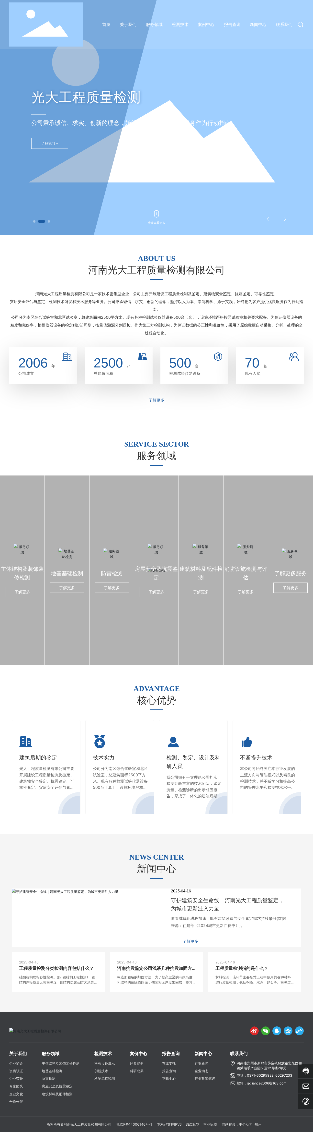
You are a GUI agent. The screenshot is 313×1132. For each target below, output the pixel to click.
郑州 (258, 1124)
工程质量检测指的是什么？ (241, 968)
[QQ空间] (288, 1030)
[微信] (265, 1030)
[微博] (254, 1030)
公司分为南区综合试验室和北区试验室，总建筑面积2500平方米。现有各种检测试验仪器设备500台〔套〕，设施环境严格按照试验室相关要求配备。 (120, 781)
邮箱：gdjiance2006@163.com (261, 1083)
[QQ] (276, 1030)
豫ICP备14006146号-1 (134, 1124)
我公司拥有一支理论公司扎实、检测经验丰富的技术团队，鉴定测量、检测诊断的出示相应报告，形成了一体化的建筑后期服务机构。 (194, 790)
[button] (34, 221)
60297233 (283, 1075)
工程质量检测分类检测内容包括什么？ (56, 968)
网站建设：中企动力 (237, 1124)
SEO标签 (192, 1124)
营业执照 (210, 1124)
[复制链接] (299, 1030)
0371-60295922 (260, 1075)
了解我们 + (49, 143)
